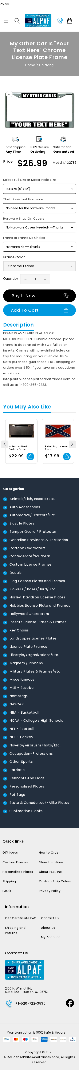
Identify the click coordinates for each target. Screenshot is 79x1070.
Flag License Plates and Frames (37, 581)
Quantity (10, 278)
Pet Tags (17, 794)
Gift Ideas (10, 852)
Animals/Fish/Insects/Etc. (32, 498)
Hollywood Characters (29, 613)
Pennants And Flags (26, 778)
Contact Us (50, 918)
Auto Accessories (24, 507)
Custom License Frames (30, 564)
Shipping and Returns (15, 930)
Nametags (18, 695)
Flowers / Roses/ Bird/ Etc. (32, 589)
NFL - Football (21, 728)
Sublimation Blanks (26, 810)
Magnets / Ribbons (26, 663)
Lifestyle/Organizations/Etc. (34, 654)
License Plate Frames (28, 646)
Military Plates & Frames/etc (34, 671)
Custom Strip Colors (55, 881)
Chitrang (46, 65)
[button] (6, 20)
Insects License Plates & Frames (38, 622)
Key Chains (19, 630)
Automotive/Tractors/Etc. (32, 515)
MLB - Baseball (22, 687)
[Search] (17, 20)
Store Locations (51, 862)
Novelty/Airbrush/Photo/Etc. (34, 745)
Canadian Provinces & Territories (38, 539)
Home (30, 65)
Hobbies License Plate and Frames (39, 605)
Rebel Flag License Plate (56, 448)
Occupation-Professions (31, 753)
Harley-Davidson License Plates (37, 597)
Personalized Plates (26, 786)
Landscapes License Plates (33, 638)
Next (72, 444)
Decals (15, 572)
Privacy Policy (49, 891)
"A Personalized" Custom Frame (18, 448)
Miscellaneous (21, 679)
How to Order (49, 852)
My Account (50, 937)
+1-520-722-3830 (30, 1003)
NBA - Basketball (24, 712)
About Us (48, 928)
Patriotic (17, 769)
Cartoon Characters (27, 548)
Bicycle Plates (21, 523)
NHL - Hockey (21, 737)
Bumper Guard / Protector (33, 531)
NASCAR (16, 704)
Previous (4, 444)
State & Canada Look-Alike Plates (39, 802)
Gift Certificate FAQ (21, 918)
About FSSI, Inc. (51, 872)
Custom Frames (15, 862)
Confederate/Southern (29, 556)
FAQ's (7, 891)
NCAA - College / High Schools (36, 720)
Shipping (9, 881)
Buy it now (23, 296)
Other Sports (21, 761)
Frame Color (14, 257)
